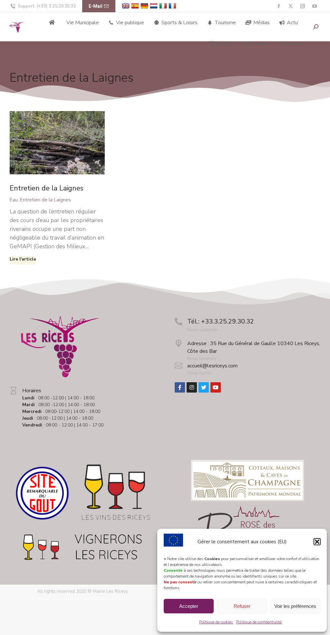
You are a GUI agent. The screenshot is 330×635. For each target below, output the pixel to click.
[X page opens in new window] (290, 6)
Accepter (188, 606)
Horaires (31, 390)
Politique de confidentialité (259, 622)
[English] (126, 6)
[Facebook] (180, 387)
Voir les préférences (295, 606)
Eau (14, 199)
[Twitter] (204, 387)
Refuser (242, 606)
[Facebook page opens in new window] (279, 6)
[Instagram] (192, 387)
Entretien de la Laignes (46, 188)
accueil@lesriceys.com (212, 365)
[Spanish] (136, 6)
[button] (317, 541)
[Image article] (57, 142)
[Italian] (164, 6)
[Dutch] (154, 6)
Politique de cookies (216, 622)
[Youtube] (215, 387)
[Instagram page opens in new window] (302, 6)
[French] (173, 6)
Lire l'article (23, 259)
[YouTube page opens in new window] (314, 6)
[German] (145, 6)
